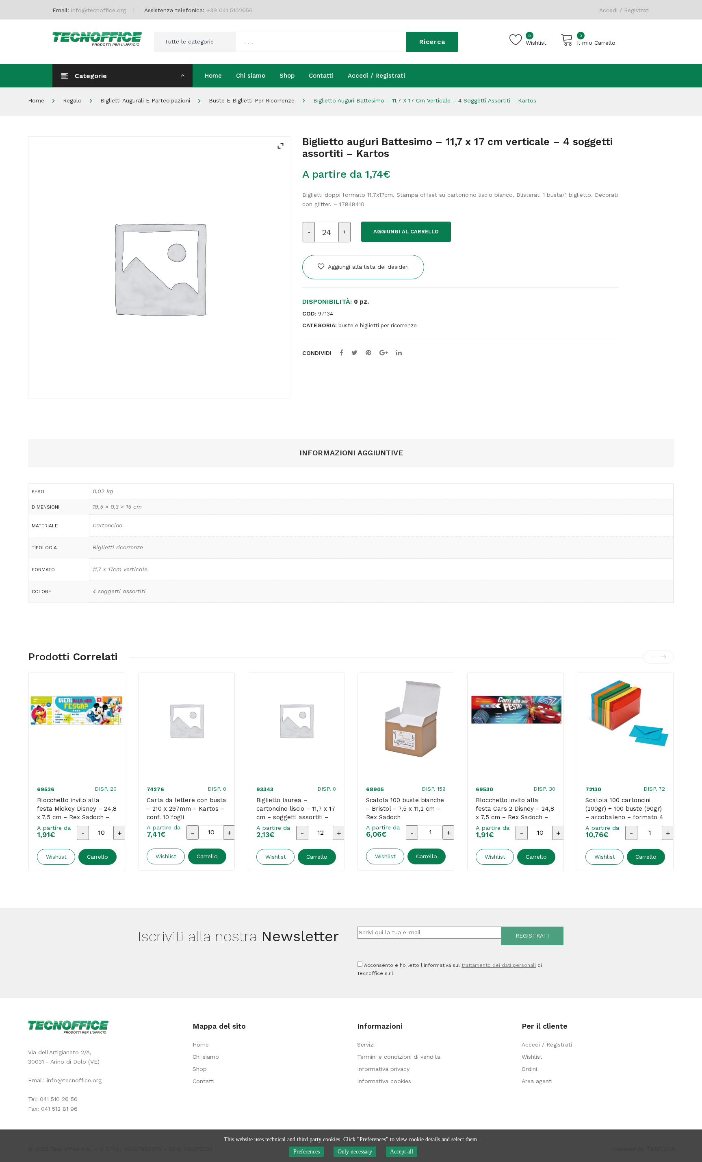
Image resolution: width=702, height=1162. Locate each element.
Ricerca (432, 42)
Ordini (529, 1069)
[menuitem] (213, 75)
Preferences (306, 1152)
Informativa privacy (383, 1069)
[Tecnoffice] (97, 38)
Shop (200, 1069)
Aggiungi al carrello (406, 231)
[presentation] (654, 657)
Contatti (203, 1081)
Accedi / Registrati (624, 10)
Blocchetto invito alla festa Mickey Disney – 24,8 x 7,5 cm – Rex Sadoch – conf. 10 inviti (77, 812)
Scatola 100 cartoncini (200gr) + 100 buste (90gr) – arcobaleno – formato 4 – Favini (624, 812)
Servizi (366, 1044)
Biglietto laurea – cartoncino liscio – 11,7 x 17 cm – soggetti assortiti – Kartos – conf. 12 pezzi (295, 812)
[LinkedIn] (399, 352)
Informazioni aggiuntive (351, 452)
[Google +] (383, 352)
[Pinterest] (368, 352)
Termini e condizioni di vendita (398, 1056)
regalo (72, 100)
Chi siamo (206, 1056)
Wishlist (532, 1056)
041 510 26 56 (59, 1099)
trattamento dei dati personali (499, 965)
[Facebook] (341, 352)
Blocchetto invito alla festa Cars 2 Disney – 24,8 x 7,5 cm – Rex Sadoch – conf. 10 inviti (515, 812)
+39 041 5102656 (229, 10)
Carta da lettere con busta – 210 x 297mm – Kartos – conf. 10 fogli (186, 808)
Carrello (97, 856)
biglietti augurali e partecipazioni (145, 100)
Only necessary (355, 1152)
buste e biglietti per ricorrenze (252, 100)
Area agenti (537, 1081)
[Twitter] (354, 352)
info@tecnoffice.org (74, 1080)
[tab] (351, 453)
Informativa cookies (384, 1081)
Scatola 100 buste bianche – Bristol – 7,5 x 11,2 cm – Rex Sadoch (405, 808)
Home (36, 100)
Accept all (401, 1152)
